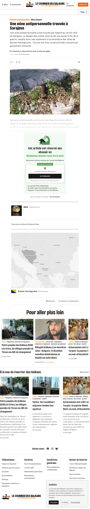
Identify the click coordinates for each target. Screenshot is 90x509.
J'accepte (53, 502)
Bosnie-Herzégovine (20, 19)
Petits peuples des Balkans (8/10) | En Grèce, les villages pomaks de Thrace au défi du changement (17, 349)
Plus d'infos (75, 502)
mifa (47, 51)
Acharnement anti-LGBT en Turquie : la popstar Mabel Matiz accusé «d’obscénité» (76, 405)
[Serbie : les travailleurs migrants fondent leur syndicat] (45, 386)
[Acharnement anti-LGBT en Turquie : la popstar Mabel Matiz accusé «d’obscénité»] (76, 386)
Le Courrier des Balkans (50, 4)
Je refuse (64, 502)
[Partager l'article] (79, 62)
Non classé (36, 19)
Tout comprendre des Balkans (50, 6)
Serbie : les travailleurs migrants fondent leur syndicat (43, 405)
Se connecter (55, 197)
